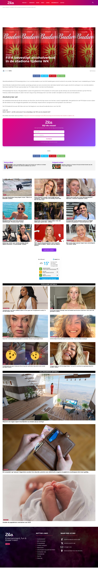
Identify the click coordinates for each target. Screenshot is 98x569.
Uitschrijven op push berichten (46, 549)
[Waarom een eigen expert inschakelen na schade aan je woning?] (49, 397)
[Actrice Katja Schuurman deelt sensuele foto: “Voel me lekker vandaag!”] (72, 326)
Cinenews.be (40, 554)
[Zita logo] (11, 2)
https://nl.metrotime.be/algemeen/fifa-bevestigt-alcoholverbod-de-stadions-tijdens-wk (49, 115)
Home (4, 7)
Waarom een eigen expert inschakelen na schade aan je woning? (23, 421)
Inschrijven (49, 138)
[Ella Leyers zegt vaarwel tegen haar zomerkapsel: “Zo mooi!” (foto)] (80, 233)
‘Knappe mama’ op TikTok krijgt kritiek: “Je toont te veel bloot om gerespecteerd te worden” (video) (71, 367)
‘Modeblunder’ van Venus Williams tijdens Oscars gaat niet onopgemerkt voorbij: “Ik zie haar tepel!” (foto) (24, 311)
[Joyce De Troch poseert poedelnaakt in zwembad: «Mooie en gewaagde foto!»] (25, 326)
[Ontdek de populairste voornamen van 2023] (49, 498)
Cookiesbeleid (41, 539)
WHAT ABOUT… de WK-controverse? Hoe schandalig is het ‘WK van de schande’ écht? (26, 112)
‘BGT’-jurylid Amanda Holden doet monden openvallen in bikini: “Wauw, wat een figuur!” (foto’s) (47, 244)
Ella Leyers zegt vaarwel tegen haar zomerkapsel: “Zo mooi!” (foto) (80, 243)
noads (48, 150)
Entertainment (38, 194)
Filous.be (39, 558)
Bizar (68, 194)
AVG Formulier (41, 541)
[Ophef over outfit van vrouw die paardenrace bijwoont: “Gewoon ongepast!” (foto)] (80, 187)
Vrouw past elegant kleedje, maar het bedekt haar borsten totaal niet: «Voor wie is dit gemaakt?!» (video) (72, 311)
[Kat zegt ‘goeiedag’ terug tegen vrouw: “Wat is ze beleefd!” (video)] (17, 187)
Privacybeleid (41, 543)
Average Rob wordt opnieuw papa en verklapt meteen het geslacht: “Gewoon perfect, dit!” (79, 221)
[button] (92, 2)
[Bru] (4, 71)
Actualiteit (12, 7)
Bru (10, 71)
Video (5, 194)
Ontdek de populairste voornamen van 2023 (17, 522)
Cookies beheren (42, 545)
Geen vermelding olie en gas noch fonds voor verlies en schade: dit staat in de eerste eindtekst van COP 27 (29, 165)
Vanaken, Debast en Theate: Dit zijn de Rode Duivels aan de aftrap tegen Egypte (77, 165)
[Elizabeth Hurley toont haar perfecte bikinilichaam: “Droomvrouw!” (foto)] (17, 211)
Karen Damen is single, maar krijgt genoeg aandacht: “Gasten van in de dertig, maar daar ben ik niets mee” (47, 198)
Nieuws (7, 7)
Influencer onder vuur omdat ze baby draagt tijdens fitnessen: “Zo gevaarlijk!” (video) (15, 243)
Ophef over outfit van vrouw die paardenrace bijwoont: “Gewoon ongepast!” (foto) (79, 198)
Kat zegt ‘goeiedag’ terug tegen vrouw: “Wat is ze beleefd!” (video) (17, 198)
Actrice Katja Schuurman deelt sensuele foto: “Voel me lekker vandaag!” (68, 338)
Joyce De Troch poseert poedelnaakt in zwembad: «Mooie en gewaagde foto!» (23, 338)
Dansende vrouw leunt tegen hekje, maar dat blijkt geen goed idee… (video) (47, 221)
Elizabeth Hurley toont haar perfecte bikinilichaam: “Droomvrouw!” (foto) (13, 221)
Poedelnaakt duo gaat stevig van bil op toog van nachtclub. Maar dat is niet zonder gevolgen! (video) (24, 367)
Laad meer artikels (48, 250)
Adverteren (40, 547)
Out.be (39, 556)
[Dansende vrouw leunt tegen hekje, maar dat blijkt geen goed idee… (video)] (49, 211)
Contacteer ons (41, 552)
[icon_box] (70, 539)
